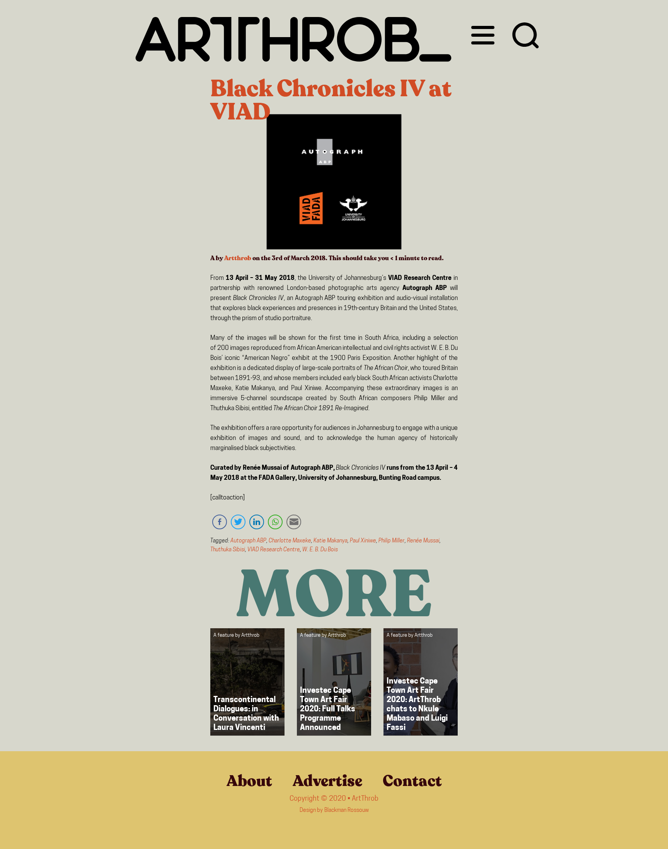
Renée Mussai (423, 541)
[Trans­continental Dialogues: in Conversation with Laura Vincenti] (247, 682)
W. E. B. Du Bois (320, 550)
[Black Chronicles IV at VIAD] (334, 183)
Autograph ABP (248, 541)
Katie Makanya (331, 541)
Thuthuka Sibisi (227, 550)
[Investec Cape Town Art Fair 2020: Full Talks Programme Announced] (334, 682)
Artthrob (237, 258)
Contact (412, 781)
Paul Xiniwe (363, 541)
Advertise (327, 781)
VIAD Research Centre (273, 550)
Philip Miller (391, 541)
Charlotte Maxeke (290, 541)
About (249, 781)
